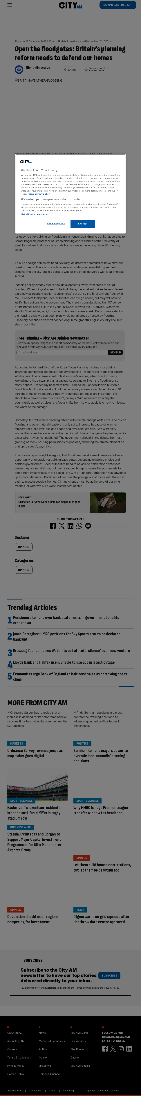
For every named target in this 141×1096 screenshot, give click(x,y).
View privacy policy (39, 194)
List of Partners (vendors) (35, 214)
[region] (70, 194)
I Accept (83, 224)
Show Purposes (56, 223)
